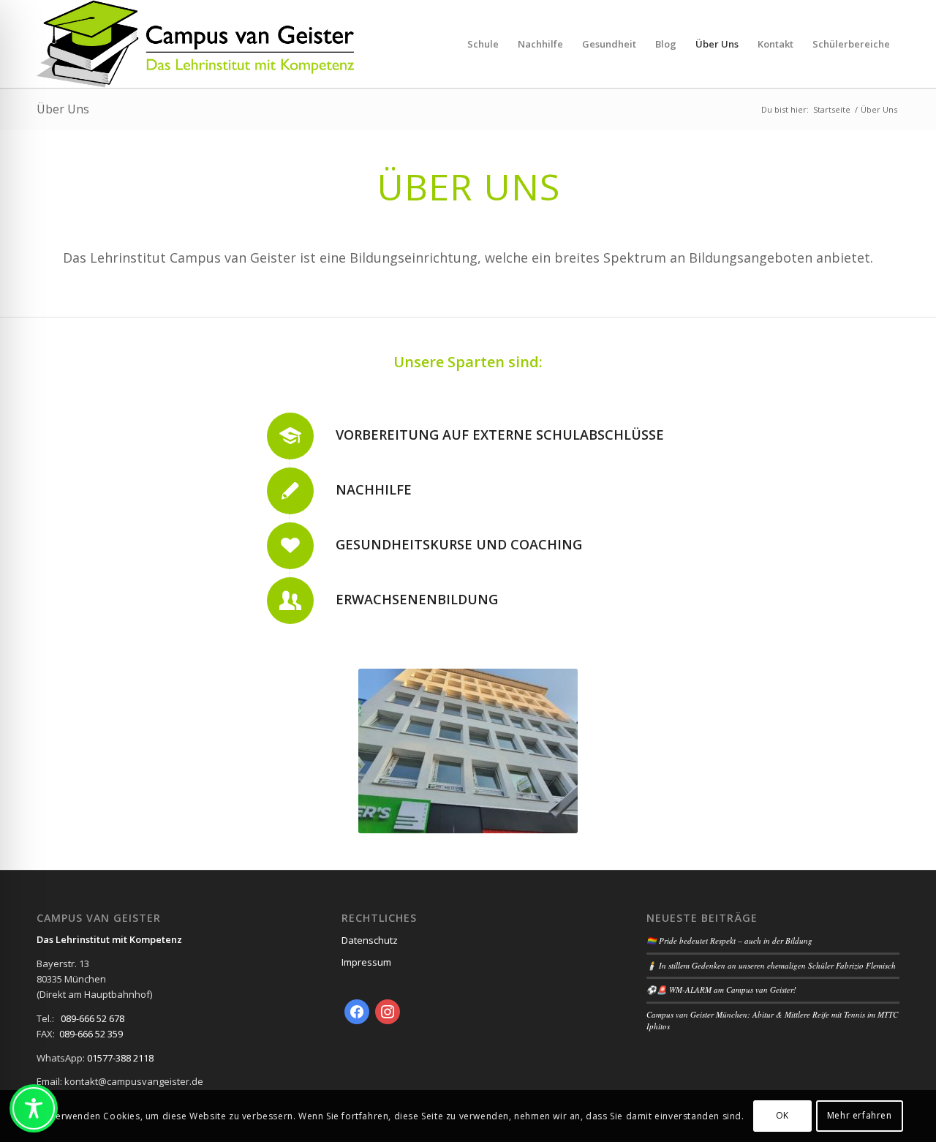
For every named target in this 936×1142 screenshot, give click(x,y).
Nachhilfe (374, 489)
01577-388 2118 (120, 1057)
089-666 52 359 (91, 1033)
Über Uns (63, 109)
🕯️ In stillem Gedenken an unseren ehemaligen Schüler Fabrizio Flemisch (771, 965)
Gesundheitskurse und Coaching (459, 544)
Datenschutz (369, 940)
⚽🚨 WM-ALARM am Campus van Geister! (721, 989)
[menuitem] (483, 44)
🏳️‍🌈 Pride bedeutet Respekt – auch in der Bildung (729, 940)
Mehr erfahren (859, 1116)
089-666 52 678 (92, 1018)
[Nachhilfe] (290, 490)
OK (782, 1116)
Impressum (366, 962)
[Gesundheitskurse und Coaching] (290, 545)
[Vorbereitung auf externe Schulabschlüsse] (290, 436)
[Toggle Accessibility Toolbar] (33, 1108)
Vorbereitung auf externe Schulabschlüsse (500, 434)
